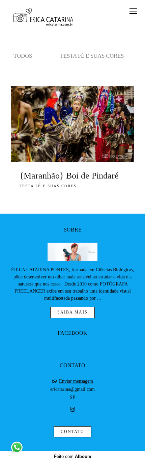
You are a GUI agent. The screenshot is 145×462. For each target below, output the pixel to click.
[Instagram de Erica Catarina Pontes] (72, 409)
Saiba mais (72, 312)
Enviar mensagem (76, 381)
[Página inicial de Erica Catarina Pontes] (43, 18)
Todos (22, 56)
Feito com (72, 456)
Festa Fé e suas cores (92, 56)
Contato (72, 432)
